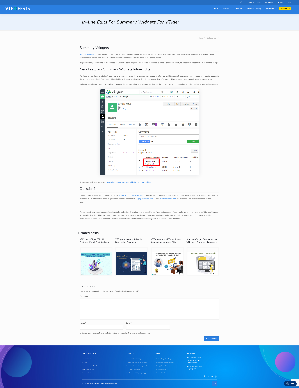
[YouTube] (212, 377)
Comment (84, 296)
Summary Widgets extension (131, 195)
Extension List (86, 359)
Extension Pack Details (90, 366)
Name (83, 323)
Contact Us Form (162, 373)
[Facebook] (204, 377)
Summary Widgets (88, 54)
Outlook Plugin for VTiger (165, 362)
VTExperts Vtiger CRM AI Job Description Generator (129, 241)
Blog (258, 2)
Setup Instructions (88, 369)
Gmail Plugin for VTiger (164, 359)
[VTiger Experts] (17, 8)
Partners (279, 2)
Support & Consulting (133, 359)
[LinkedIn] (216, 377)
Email (129, 323)
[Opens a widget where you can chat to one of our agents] (290, 384)
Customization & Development (136, 366)
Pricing (84, 362)
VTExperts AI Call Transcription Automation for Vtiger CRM (166, 241)
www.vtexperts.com (168, 198)
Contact (289, 2)
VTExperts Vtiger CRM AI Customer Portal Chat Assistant (94, 241)
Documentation (87, 373)
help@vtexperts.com (144, 198)
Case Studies (268, 2)
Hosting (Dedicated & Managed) (137, 362)
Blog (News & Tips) (163, 366)
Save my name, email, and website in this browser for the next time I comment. (116, 333)
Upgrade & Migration (133, 369)
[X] (208, 377)
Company (250, 2)
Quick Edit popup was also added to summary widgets (130, 182)
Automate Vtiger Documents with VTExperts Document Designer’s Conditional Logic (202, 242)
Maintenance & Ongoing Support (137, 373)
